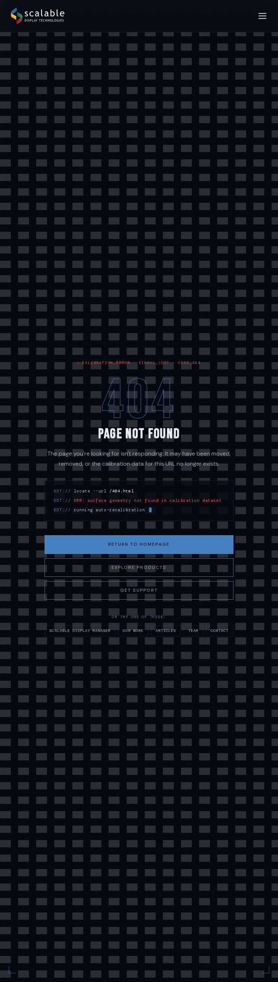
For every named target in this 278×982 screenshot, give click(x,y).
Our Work (133, 630)
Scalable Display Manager (79, 630)
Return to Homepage (139, 544)
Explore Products (139, 567)
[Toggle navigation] (262, 16)
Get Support (139, 590)
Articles (166, 630)
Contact (219, 630)
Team (193, 630)
